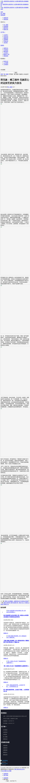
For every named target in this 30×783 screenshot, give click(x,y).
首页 (2, 74)
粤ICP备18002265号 (19, 769)
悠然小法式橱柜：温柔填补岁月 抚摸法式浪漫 (16, 601)
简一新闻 (6, 74)
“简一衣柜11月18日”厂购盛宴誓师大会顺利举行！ (16, 666)
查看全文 (5, 633)
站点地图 (8, 770)
